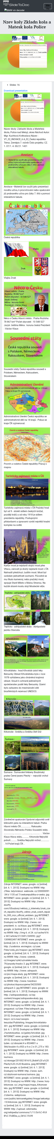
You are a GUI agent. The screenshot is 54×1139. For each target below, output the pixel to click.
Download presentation (16, 90)
